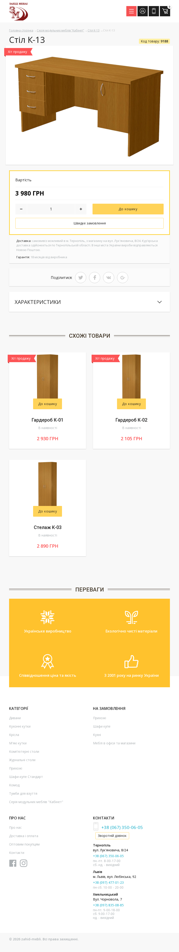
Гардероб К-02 (131, 420)
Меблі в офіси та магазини (114, 743)
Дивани (15, 718)
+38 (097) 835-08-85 (108, 905)
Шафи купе (101, 726)
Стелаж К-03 (48, 527)
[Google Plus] (122, 277)
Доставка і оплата (23, 836)
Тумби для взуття (23, 793)
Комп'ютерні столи (24, 751)
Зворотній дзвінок (112, 835)
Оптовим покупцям (24, 844)
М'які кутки (18, 743)
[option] (89, 105)
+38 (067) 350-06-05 (122, 827)
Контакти (16, 852)
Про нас (15, 827)
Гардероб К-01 (47, 420)
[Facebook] (94, 277)
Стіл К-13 (94, 30)
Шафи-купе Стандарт (26, 776)
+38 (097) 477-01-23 (108, 882)
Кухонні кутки (20, 726)
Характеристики (38, 301)
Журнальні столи (22, 760)
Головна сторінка (21, 30)
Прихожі (15, 768)
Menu (131, 11)
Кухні (97, 734)
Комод (14, 785)
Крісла (14, 734)
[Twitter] (80, 277)
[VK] (108, 277)
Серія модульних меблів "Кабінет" (60, 30)
